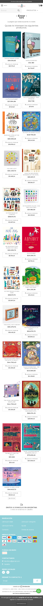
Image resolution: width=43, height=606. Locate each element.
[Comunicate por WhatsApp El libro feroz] (38, 591)
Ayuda (24, 526)
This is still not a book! (12, 324)
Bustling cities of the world (11, 135)
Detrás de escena (28, 530)
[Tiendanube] (21, 587)
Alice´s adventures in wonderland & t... (31, 452)
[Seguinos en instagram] (3, 572)
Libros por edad (7, 522)
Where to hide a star (11, 487)
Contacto (5, 530)
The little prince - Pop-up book (31, 98)
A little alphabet (12, 99)
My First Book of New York (11, 292)
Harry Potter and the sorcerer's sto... (31, 410)
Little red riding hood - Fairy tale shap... (31, 286)
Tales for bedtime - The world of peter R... (31, 367)
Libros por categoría (28, 522)
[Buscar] (18, 10)
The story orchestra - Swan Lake (12, 401)
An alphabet (31, 253)
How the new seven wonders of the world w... (31, 174)
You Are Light (11, 168)
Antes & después (31, 60)
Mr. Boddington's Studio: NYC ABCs (12, 247)
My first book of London (12, 213)
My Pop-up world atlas (31, 132)
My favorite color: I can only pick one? (31, 206)
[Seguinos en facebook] (7, 572)
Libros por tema (7, 526)
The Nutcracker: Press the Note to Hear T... (12, 359)
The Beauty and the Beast (11, 454)
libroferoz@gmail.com (12, 561)
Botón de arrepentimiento (21, 593)
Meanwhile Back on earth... (31, 328)
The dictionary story (11, 58)
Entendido (21, 603)
